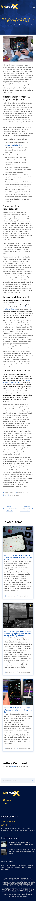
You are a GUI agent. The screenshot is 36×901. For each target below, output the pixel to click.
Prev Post (8, 506)
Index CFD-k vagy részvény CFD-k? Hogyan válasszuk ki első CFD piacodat (18, 557)
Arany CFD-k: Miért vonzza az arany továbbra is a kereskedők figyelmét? (18, 710)
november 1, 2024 (22, 492)
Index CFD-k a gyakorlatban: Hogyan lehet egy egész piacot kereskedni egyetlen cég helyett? (18, 633)
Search (32, 780)
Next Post (27, 506)
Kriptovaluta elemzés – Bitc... (25, 510)
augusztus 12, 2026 (24, 748)
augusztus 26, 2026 (24, 596)
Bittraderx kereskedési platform (14, 145)
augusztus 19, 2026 (24, 672)
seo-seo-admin (9, 492)
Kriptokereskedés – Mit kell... (11, 510)
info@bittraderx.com (9, 825)
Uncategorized (14, 495)
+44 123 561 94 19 (9, 821)
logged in (13, 766)
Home (3, 25)
